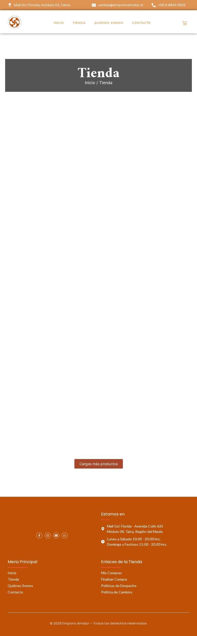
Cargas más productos (99, 464)
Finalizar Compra (114, 579)
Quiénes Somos (108, 23)
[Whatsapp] (65, 535)
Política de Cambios (116, 592)
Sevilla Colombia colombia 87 (44, 429)
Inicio (59, 23)
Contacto (141, 23)
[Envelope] (56, 535)
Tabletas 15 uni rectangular (41, 394)
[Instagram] (48, 535)
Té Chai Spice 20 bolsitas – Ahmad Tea (56, 359)
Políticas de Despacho (118, 585)
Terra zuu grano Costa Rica (67, 254)
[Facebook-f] (39, 535)
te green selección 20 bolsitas (124, 289)
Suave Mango (98, 394)
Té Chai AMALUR (134, 359)
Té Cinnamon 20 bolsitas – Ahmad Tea (56, 324)
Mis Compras (111, 573)
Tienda (79, 23)
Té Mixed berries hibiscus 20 (43, 289)
